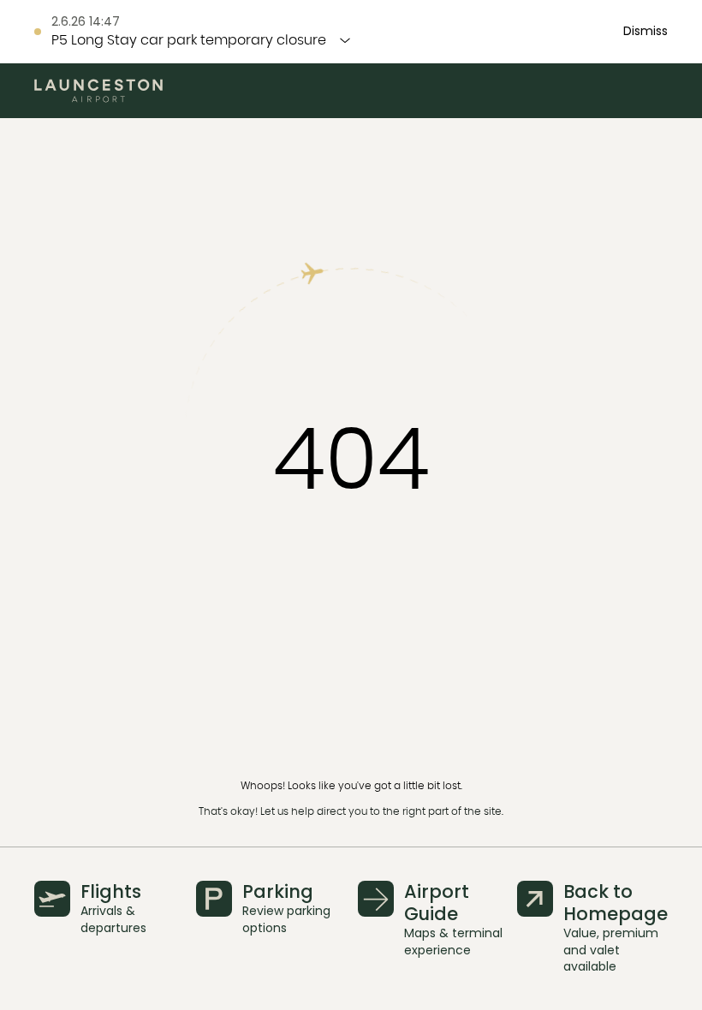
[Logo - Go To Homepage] (98, 90)
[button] (645, 31)
